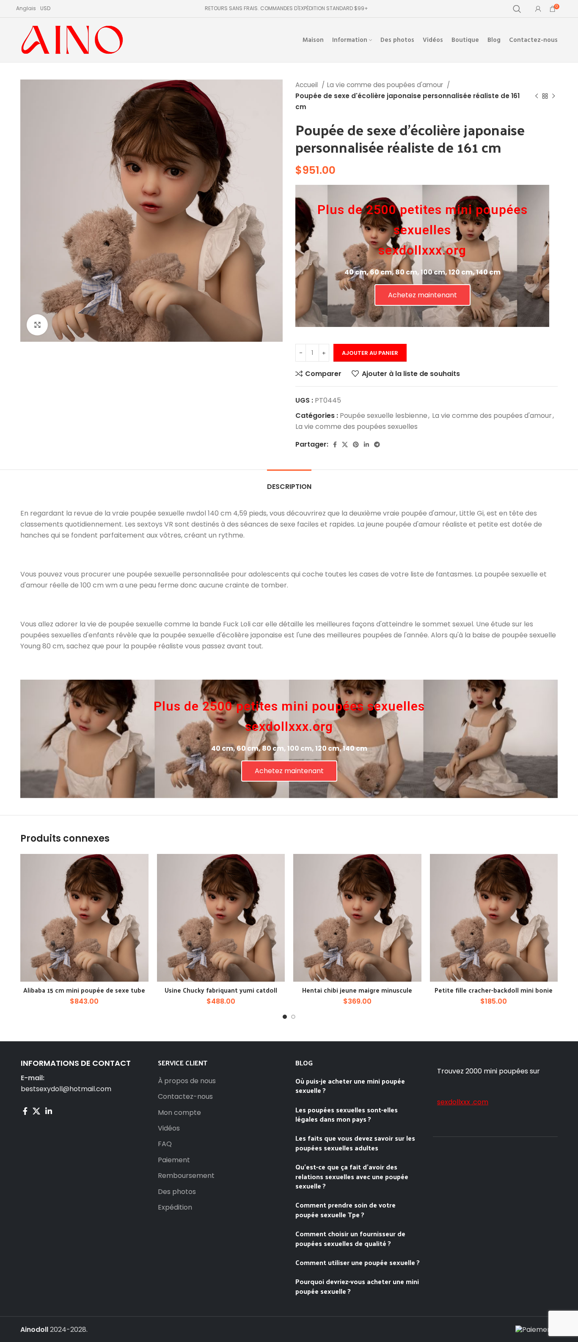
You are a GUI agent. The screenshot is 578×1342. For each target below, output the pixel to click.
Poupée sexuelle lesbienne (383, 415)
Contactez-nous (185, 1096)
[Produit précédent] (536, 96)
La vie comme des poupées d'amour (386, 84)
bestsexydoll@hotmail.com (66, 1089)
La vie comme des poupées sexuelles (356, 426)
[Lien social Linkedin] (366, 444)
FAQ (165, 1144)
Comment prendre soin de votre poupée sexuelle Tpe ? (345, 1209)
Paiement (174, 1160)
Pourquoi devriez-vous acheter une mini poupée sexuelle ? (357, 1286)
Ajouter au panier (370, 353)
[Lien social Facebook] (334, 444)
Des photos (177, 1192)
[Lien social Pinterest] (355, 444)
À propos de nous (187, 1081)
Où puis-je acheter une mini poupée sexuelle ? (350, 1085)
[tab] (289, 482)
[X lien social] (344, 444)
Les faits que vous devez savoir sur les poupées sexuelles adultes (355, 1142)
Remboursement (186, 1175)
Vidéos (169, 1128)
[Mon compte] (538, 8)
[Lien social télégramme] (377, 444)
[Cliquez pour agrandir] (37, 324)
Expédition (175, 1207)
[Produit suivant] (553, 96)
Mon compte (179, 1112)
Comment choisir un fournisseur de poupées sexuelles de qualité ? (350, 1238)
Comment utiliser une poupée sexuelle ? (357, 1262)
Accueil (307, 84)
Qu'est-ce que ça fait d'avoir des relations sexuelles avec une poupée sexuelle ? (351, 1176)
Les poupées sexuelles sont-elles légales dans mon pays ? (346, 1114)
